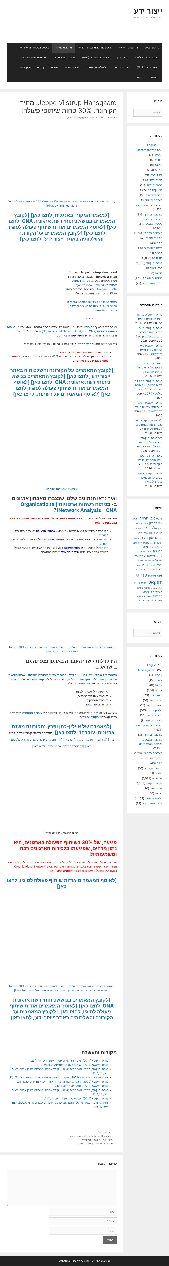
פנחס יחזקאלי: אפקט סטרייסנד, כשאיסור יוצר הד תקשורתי (148, 407)
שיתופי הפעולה (77, 335)
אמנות (158, 170)
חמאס (136, 538)
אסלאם (159, 532)
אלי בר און (155, 523)
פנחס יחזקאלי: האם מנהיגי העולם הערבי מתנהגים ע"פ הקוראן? (149, 332)
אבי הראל (147, 518)
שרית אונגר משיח (152, 283)
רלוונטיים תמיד (153, 278)
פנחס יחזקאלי (154, 263)
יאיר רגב (137, 542)
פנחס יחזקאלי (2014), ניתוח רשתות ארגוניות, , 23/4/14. (69, 1060)
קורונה (88, 327)
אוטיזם (158, 160)
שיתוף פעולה (76, 1136)
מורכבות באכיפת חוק (65, 57)
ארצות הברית (149, 532)
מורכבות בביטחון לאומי (147, 57)
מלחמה (143, 551)
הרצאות (155, 77)
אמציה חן (137, 528)
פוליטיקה (157, 258)
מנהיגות (159, 556)
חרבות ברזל (156, 542)
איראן (136, 518)
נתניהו (159, 564)
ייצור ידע (148, 10)
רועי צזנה (157, 592)
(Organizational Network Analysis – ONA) (69, 331)
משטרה (149, 556)
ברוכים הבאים (151, 47)
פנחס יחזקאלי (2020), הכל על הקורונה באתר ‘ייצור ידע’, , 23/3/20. (62, 1081)
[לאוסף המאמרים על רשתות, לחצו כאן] (56, 394)
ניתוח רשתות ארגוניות (83, 504)
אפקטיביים (94, 717)
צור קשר (140, 77)
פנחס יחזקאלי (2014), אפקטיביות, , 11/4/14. (76, 1098)
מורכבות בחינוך (122, 67)
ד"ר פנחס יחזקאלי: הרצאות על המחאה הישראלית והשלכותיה (149, 442)
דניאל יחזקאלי (154, 185)
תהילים (154, 600)
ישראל (159, 547)
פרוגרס (142, 582)
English (151, 145)
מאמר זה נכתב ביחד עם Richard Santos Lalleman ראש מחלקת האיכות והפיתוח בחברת (92, 306)
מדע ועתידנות (154, 195)
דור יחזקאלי (155, 180)
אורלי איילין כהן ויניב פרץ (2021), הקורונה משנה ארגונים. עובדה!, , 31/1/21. (58, 1077)
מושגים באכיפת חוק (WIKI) (96, 57)
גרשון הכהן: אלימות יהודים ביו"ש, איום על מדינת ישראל (149, 367)
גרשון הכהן (122, 57)
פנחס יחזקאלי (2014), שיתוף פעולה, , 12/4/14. (74, 1065)
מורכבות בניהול (64, 47)
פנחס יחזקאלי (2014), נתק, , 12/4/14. (79, 1085)
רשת (86, 344)
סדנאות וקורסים (153, 248)
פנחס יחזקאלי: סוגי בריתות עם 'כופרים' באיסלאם (150, 350)
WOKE (159, 518)
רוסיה (140, 588)
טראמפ (146, 543)
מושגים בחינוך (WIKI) (148, 67)
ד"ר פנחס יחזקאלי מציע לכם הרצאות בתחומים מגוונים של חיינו (148, 424)
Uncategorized (146, 150)
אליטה (145, 523)
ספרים (54, 67)
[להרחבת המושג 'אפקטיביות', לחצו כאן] (58, 746)
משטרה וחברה (153, 238)
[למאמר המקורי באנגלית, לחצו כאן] (70, 215)
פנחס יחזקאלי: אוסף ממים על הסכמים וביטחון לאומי (150, 477)
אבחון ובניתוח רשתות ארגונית (65, 866)
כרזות (154, 547)
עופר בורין (148, 564)
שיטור (149, 596)
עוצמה (138, 565)
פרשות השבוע (72, 67)
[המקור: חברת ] (62, 488)
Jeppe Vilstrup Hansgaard (98, 1136)
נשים (159, 243)
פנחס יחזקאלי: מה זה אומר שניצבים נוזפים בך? (149, 319)
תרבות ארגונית (144, 600)
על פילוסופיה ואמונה (96, 67)
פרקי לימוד (25, 67)
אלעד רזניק (149, 528)
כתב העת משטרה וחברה (34, 57)
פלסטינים (152, 576)
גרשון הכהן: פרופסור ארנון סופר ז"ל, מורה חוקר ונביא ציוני (150, 460)
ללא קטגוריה (155, 190)
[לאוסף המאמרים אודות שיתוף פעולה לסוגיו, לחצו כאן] (62, 388)
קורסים (41, 67)
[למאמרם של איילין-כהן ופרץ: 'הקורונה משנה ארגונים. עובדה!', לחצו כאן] (63, 729)
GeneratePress (68, 1260)
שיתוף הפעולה (62, 842)
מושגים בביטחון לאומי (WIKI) (34, 47)
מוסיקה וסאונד (153, 200)
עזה (160, 569)
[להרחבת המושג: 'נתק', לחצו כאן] (85, 739)
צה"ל (136, 583)
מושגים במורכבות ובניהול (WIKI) (95, 47)
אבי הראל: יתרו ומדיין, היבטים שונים (95, 1143)
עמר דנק (155, 569)
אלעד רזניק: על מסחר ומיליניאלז (97, 1139)
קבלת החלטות (156, 588)
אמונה (158, 165)
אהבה (158, 155)
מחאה (149, 551)
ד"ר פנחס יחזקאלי (128, 47)
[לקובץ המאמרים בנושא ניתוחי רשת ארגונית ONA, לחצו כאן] (62, 221)
